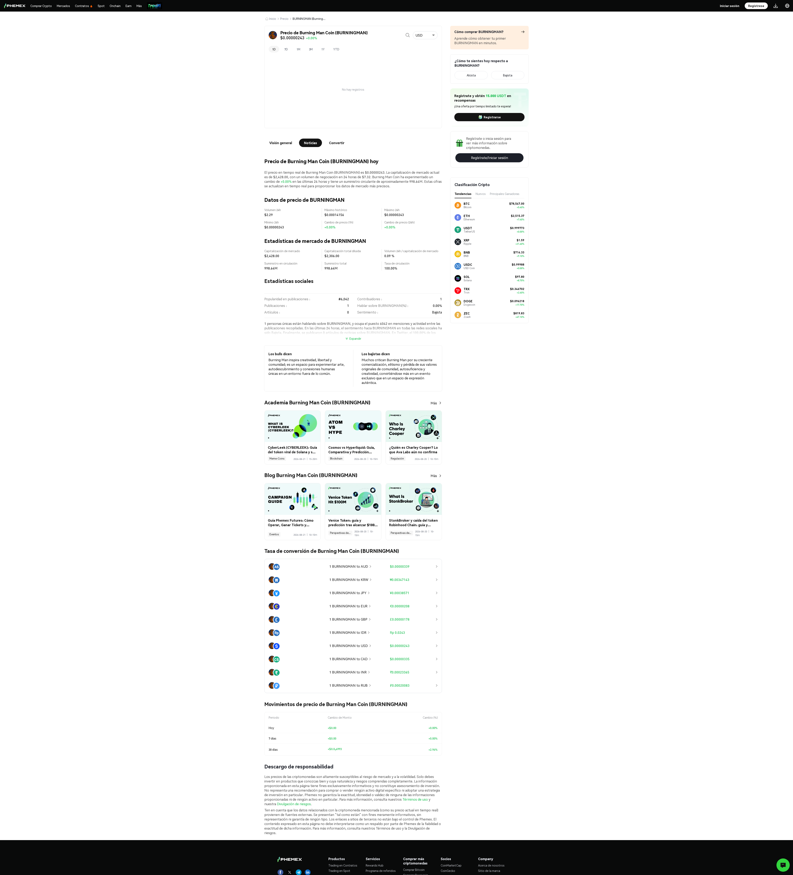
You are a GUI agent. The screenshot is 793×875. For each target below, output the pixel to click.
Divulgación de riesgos (294, 804)
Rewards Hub (374, 865)
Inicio (272, 18)
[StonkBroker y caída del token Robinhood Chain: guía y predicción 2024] (414, 499)
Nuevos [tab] (481, 194)
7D (286, 49)
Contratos (82, 6)
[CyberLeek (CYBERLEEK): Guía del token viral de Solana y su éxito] (293, 426)
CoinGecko (448, 871)
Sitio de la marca (489, 871)
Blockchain (336, 458)
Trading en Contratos (342, 865)
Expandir (355, 338)
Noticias (310, 143)
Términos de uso (415, 799)
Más (139, 6)
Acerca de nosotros (491, 865)
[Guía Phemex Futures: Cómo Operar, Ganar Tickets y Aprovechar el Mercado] (293, 499)
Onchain (115, 6)
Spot (101, 6)
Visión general (280, 143)
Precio (284, 18)
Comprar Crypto (41, 6)
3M (311, 49)
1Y (323, 49)
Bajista (507, 75)
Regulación (397, 458)
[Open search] (408, 35)
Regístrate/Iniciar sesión (489, 158)
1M (298, 49)
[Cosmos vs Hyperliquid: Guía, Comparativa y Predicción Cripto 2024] (353, 426)
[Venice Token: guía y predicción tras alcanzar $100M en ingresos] (353, 499)
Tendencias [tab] (463, 194)
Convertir (336, 143)
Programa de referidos (381, 871)
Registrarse (492, 117)
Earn (129, 6)
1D (274, 49)
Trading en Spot (339, 871)
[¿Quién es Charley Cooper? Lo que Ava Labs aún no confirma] (414, 426)
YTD (336, 49)
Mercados (63, 6)
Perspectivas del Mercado (341, 532)
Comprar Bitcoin (414, 869)
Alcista (471, 75)
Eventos (274, 534)
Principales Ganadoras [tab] (504, 194)
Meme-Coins (276, 458)
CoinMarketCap (451, 865)
